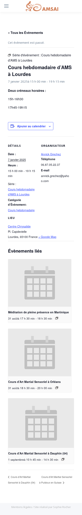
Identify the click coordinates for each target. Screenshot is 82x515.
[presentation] (39, 283)
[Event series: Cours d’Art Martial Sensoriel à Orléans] (56, 388)
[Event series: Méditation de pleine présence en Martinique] (56, 318)
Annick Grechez (51, 154)
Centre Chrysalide (19, 226)
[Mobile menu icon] (6, 6)
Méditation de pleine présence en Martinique (38, 312)
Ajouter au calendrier (31, 126)
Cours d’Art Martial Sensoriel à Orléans (34, 382)
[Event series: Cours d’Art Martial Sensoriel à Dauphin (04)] (63, 459)
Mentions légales (22, 507)
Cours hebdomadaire (21, 210)
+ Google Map (47, 237)
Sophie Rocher (62, 507)
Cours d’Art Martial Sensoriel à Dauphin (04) (38, 453)
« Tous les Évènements (25, 32)
